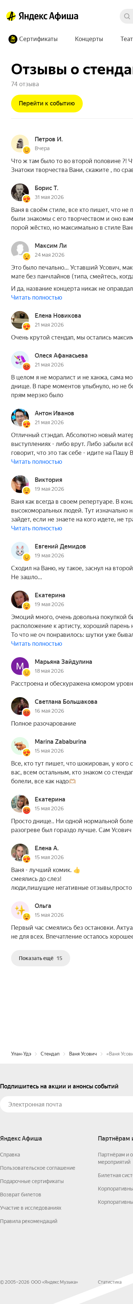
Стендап (50, 1054)
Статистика (110, 1282)
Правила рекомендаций (28, 1221)
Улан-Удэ (21, 1054)
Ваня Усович (83, 1054)
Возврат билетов (20, 1194)
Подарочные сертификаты (32, 1181)
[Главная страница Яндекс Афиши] (11, 16)
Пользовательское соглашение (37, 1168)
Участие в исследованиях (30, 1208)
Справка (10, 1155)
